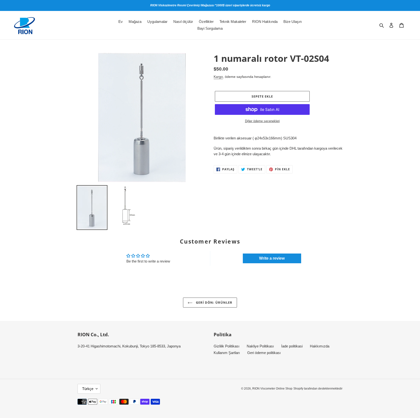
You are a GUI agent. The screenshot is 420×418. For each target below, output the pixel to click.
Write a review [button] (272, 258)
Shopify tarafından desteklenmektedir (317, 388)
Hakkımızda (319, 346)
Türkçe (87, 389)
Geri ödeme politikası (264, 353)
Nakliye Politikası (260, 346)
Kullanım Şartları (227, 353)
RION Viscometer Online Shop (272, 388)
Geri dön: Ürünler (214, 302)
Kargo (218, 77)
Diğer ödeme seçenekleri (262, 121)
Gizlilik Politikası (226, 346)
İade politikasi (292, 346)
